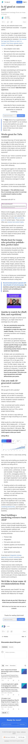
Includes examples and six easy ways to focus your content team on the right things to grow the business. (10, 690)
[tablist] (7, 647)
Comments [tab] (4, 647)
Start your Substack (10, 737)
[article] (14, 675)
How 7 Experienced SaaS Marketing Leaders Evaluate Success (10, 671)
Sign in (25, 2)
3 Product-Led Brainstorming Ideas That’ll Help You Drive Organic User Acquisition (10, 700)
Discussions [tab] (12, 665)
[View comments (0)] (7, 22)
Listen (24, 17)
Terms (18, 732)
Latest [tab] (6, 665)
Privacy (14, 732)
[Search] (25, 665)
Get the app (21, 737)
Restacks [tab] (11, 647)
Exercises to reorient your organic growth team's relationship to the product (10, 704)
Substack (6, 741)
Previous (6, 636)
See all (4, 712)
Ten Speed (7, 17)
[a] (14, 301)
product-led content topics (16, 222)
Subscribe (19, 2)
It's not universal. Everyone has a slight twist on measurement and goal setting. (9, 675)
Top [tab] (3, 665)
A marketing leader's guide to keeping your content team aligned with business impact (10, 686)
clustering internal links (8, 506)
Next (23, 636)
